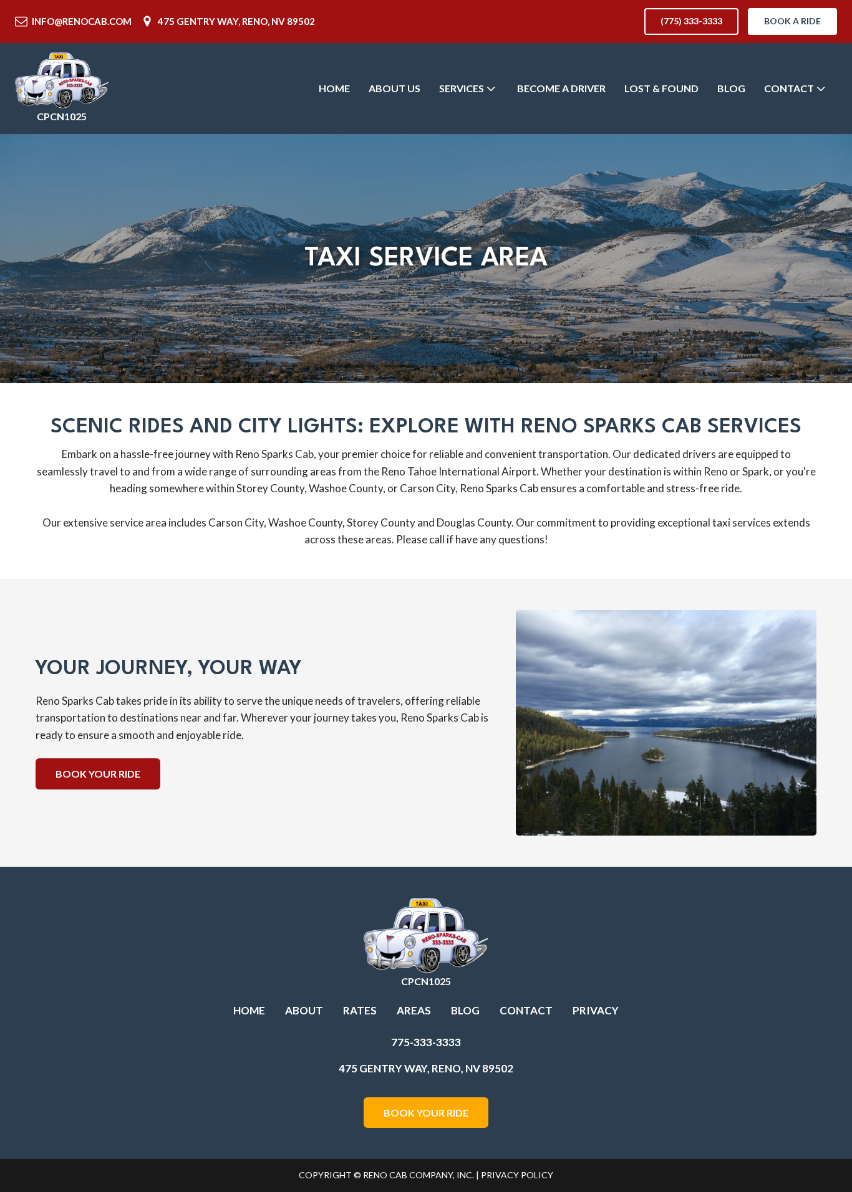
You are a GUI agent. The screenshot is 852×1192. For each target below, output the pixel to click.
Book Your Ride (98, 774)
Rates (360, 1010)
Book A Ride (792, 21)
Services (461, 88)
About (304, 1010)
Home (334, 88)
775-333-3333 (426, 1042)
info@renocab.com (82, 21)
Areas (414, 1010)
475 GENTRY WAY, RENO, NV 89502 (236, 21)
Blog (731, 88)
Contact (789, 88)
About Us (394, 88)
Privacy (596, 1010)
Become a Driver (561, 88)
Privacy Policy (517, 1175)
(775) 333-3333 (691, 21)
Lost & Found (661, 88)
